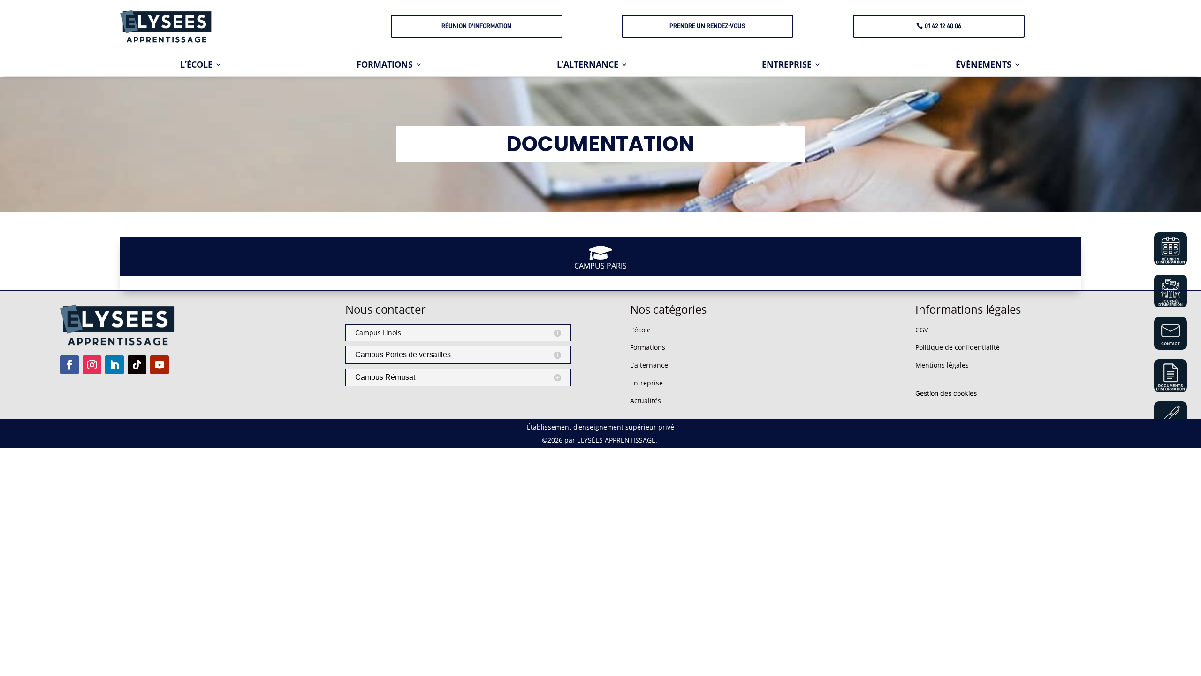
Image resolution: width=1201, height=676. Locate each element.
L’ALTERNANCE (587, 65)
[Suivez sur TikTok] (137, 364)
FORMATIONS (385, 65)
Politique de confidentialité (957, 347)
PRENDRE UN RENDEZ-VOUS (707, 26)
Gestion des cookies (946, 393)
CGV (921, 329)
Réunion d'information (476, 26)
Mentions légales (942, 365)
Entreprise (646, 382)
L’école (640, 329)
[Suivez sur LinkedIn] (114, 364)
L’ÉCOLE (196, 65)
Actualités (645, 400)
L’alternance (649, 365)
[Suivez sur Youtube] (159, 364)
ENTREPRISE (787, 65)
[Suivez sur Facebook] (69, 364)
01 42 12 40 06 (943, 26)
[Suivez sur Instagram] (92, 364)
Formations (647, 347)
